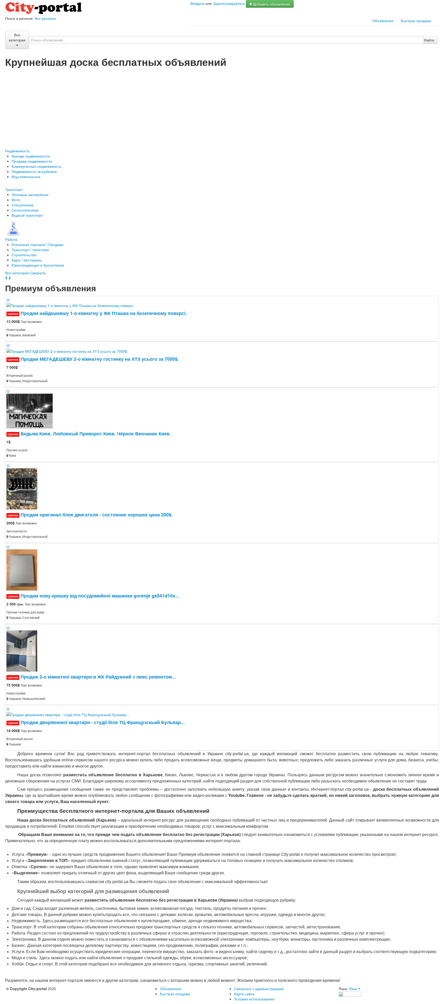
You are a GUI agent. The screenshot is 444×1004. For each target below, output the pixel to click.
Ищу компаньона (26, 176)
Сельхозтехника (25, 210)
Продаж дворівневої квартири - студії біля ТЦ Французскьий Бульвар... (103, 722)
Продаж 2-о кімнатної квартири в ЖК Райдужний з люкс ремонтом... (98, 676)
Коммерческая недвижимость (36, 166)
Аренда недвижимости (31, 155)
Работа (11, 239)
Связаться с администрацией (259, 988)
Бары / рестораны (27, 259)
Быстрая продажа (416, 20)
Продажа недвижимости (32, 161)
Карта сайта (244, 993)
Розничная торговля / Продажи (37, 244)
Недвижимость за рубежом (34, 171)
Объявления (383, 20)
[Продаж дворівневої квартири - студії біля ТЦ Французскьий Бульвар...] (69, 714)
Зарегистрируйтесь (229, 3)
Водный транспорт (27, 215)
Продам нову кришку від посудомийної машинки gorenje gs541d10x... (100, 595)
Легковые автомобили (30, 194)
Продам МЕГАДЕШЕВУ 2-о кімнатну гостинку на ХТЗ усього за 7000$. (100, 359)
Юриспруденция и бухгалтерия (38, 265)
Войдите (197, 3)
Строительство (24, 254)
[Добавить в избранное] (8, 299)
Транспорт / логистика (30, 249)
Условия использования (254, 998)
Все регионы (45, 18)
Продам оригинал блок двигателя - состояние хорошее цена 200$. (97, 514)
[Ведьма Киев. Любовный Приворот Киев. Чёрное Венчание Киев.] (31, 410)
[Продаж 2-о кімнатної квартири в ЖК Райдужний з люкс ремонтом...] (23, 650)
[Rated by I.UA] (350, 993)
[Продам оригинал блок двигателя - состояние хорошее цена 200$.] (23, 488)
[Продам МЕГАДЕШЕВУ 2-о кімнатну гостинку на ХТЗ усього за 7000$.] (69, 350)
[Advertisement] (222, 106)
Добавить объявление (271, 3)
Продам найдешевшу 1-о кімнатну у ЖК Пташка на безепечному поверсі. (104, 313)
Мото (16, 199)
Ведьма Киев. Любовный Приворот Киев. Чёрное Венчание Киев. (96, 433)
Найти (429, 39)
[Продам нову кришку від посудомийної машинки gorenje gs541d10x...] (23, 569)
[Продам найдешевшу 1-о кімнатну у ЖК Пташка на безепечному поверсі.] (72, 304)
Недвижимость (17, 150)
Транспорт (14, 189)
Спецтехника (22, 204)
